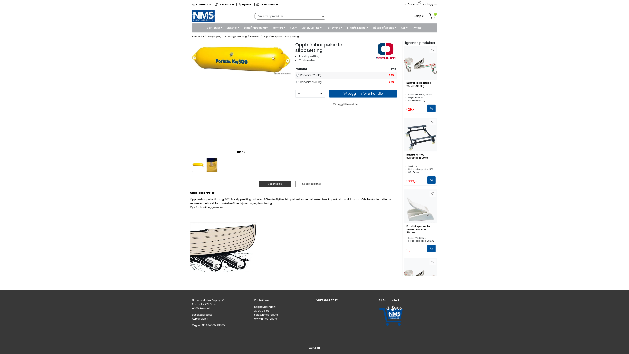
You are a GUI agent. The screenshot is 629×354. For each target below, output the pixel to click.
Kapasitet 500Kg (311, 82)
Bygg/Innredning (255, 28)
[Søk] (323, 16)
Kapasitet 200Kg (310, 75)
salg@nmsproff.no (266, 315)
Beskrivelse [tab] (275, 184)
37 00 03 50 (261, 311)
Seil (403, 28)
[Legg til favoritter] (432, 50)
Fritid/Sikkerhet (357, 28)
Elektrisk (232, 28)
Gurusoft (314, 348)
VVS (292, 28)
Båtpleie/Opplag (383, 28)
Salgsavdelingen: (265, 307)
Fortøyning (333, 28)
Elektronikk (213, 28)
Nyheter (417, 28)
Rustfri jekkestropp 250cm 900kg (418, 84)
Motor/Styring (311, 28)
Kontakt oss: (262, 300)
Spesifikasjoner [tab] (311, 184)
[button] (239, 152)
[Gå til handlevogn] (432, 17)
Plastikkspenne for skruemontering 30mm (418, 229)
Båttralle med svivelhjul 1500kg (417, 156)
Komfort (278, 28)
